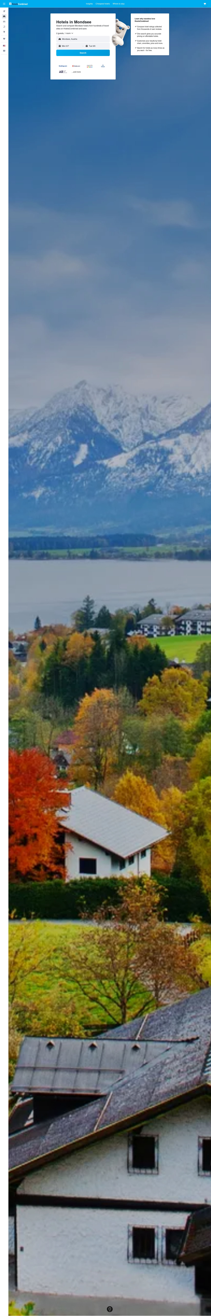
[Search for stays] (4, 16)
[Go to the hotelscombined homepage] (18, 4)
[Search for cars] (4, 21)
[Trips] (4, 38)
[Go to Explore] (4, 31)
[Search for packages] (4, 26)
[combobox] (65, 33)
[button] (4, 3)
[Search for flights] (4, 11)
